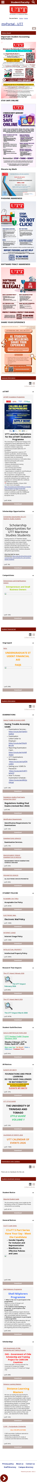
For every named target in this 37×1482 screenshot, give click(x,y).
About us (19, 1464)
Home (21, 18)
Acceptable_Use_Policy (10, 899)
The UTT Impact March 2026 (13, 999)
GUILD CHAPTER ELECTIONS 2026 (15, 1033)
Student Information (8, 701)
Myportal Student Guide (11, 1199)
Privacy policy (8, 1464)
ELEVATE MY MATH (10, 1070)
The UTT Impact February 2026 (13, 973)
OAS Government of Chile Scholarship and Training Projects (14, 1349)
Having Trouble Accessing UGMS (14, 720)
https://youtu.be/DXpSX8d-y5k (18, 744)
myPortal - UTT (12, 24)
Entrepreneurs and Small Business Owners (14, 582)
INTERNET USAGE (9, 933)
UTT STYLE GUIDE (9, 1101)
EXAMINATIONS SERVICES (12, 838)
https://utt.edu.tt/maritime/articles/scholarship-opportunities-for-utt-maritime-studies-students (18, 557)
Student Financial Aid (9, 629)
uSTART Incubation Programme (14, 397)
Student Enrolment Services (11, 1179)
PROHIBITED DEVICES (10, 875)
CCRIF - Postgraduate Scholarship (14, 1426)
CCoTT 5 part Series (10, 1226)
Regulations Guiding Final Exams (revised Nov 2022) (14, 798)
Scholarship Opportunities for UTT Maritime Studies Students (14, 518)
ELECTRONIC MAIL (9, 915)
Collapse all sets (29, 386)
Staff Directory (10, 1467)
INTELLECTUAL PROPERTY (12, 949)
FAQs (5, 648)
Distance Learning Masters (12, 1384)
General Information (8, 378)
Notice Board (6, 33)
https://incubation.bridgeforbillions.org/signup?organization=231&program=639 (18, 487)
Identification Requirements (12, 819)
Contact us (30, 1464)
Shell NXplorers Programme (12, 1289)
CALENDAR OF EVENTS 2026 (13, 1135)
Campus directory (25, 1467)
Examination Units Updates (11, 1161)
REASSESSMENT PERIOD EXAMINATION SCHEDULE (12, 856)
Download (23, 504)
